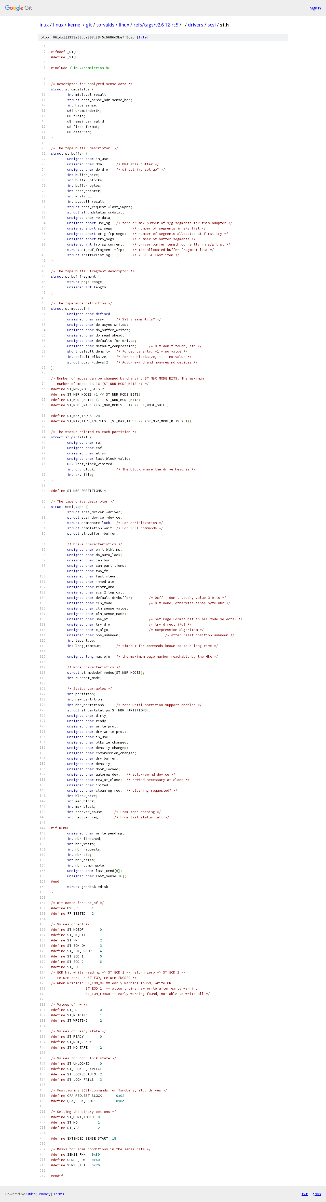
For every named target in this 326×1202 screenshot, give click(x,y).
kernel (75, 25)
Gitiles (31, 1194)
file (143, 37)
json (317, 1194)
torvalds (105, 25)
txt (305, 1194)
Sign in (315, 8)
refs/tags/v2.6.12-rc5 (155, 25)
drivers (195, 25)
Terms (58, 1194)
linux (43, 25)
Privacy (44, 1194)
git (89, 25)
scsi (212, 25)
